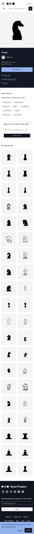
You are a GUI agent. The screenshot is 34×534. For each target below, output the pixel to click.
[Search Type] (5, 8)
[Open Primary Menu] (3, 4)
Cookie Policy (21, 524)
